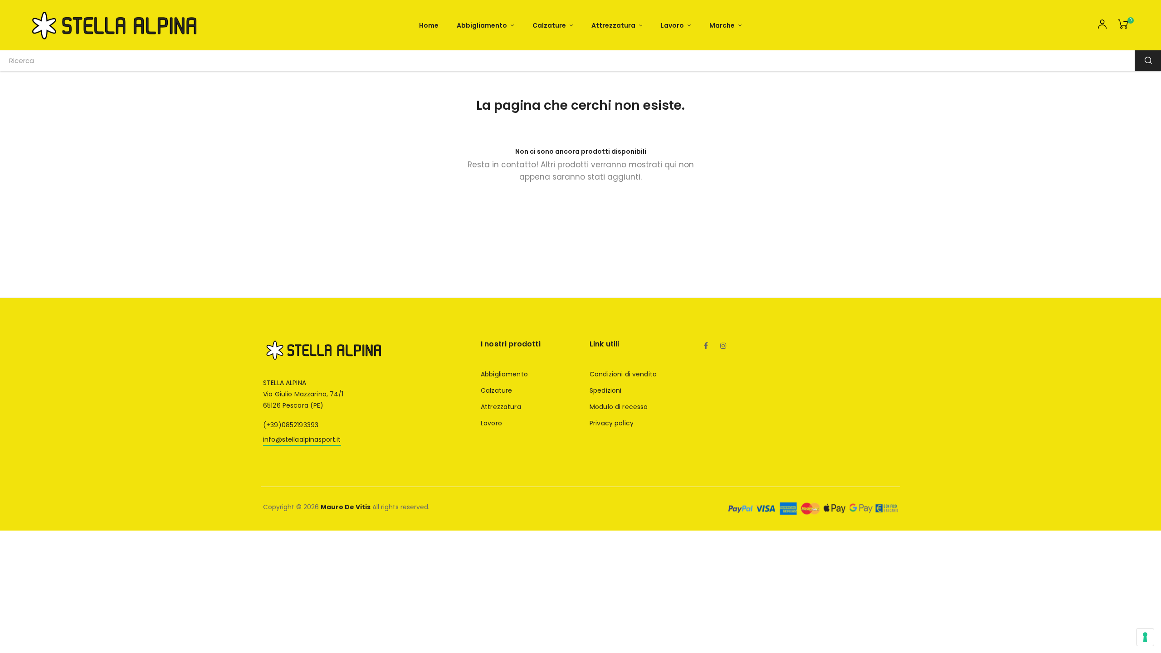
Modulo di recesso (619, 406)
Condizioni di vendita (623, 374)
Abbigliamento (504, 374)
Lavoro (491, 423)
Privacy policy (612, 423)
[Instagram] (723, 346)
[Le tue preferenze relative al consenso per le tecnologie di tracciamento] (1145, 637)
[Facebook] (706, 346)
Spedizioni (605, 390)
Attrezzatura (501, 406)
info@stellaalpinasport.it (302, 439)
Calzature (496, 390)
